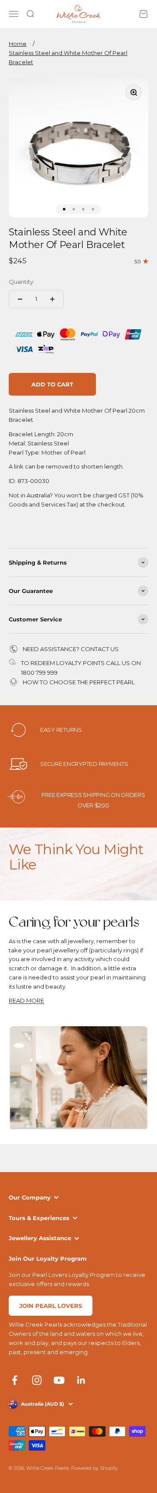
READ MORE (26, 1000)
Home (18, 43)
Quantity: (21, 281)
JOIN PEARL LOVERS (50, 1305)
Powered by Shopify (94, 1468)
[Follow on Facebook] (14, 1380)
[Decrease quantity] (20, 299)
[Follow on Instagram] (37, 1380)
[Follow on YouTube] (59, 1380)
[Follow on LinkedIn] (81, 1380)
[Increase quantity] (52, 299)
